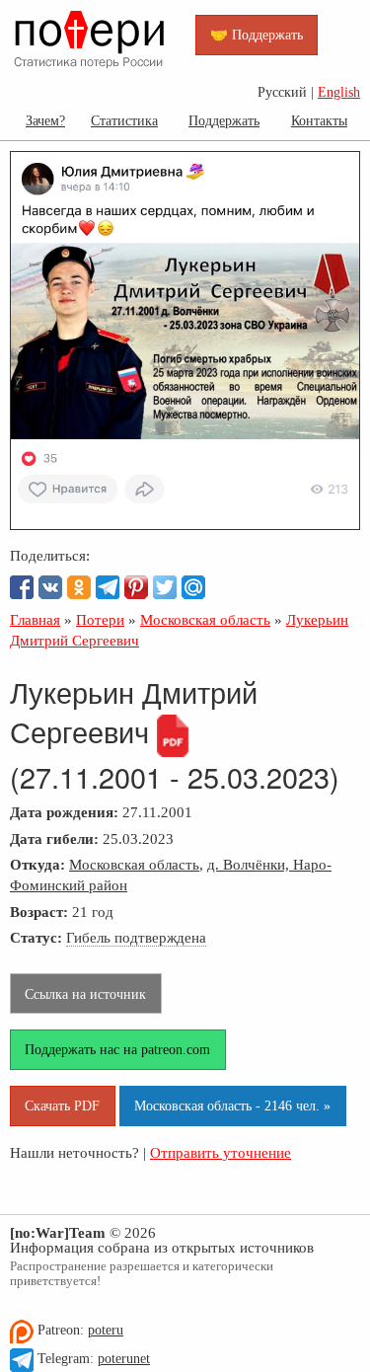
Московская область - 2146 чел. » (232, 1105)
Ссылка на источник (85, 994)
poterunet (124, 1358)
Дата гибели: (54, 838)
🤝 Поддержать (256, 34)
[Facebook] (22, 587)
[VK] (50, 587)
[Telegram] (107, 587)
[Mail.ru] (193, 587)
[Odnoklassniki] (79, 587)
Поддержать (223, 120)
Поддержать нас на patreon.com (117, 1049)
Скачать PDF (62, 1105)
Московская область (134, 864)
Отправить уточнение (220, 1152)
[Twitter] (165, 587)
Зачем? (45, 120)
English (339, 92)
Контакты (319, 120)
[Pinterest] (136, 587)
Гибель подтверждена (136, 937)
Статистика (124, 120)
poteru (105, 1330)
